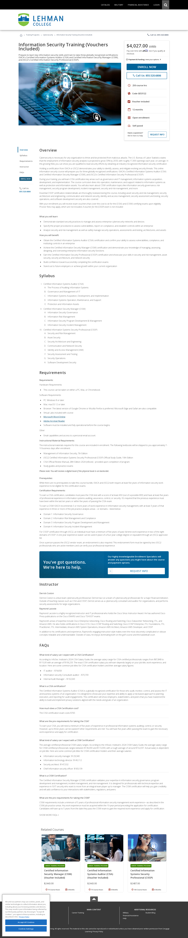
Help (124, 918)
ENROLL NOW (147, 67)
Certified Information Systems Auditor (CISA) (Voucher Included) (100, 874)
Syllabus (23, 155)
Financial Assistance (131, 915)
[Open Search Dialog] (165, 4)
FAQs (22, 172)
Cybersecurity (48, 35)
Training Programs (32, 35)
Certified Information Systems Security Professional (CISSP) (142, 874)
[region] (26, 915)
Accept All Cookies (26, 922)
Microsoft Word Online (54, 416)
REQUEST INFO (157, 134)
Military (126, 913)
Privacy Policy (98, 931)
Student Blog (150, 913)
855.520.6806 (25, 191)
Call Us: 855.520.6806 (157, 35)
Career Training (78, 913)
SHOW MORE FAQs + (49, 815)
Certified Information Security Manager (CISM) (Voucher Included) (58, 874)
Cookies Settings (26, 929)
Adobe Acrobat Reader (54, 421)
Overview (24, 150)
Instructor (24, 166)
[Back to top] (94, 909)
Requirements (26, 161)
